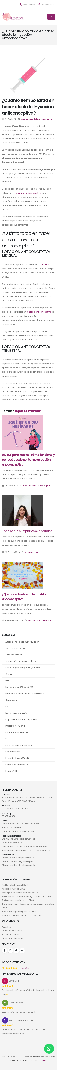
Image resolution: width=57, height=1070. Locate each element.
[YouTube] (22, 950)
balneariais (42, 1060)
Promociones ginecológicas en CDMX (19, 911)
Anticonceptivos (13, 654)
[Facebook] (4, 950)
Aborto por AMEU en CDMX (13, 889)
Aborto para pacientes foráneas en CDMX (21, 892)
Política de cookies (10, 934)
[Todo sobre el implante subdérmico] (22, 510)
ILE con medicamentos (17, 712)
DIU (7, 680)
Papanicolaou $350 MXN (17, 758)
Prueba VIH (11, 771)
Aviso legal (7, 927)
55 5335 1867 (29, 4)
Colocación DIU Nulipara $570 (20, 661)
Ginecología (11, 700)
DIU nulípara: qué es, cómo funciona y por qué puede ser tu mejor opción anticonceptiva (28, 460)
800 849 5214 (22, 809)
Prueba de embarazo (16, 764)
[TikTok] (16, 950)
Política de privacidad (12, 931)
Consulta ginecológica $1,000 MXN (22, 667)
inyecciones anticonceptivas (27, 192)
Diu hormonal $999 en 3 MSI (19, 687)
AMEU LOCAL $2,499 (15, 648)
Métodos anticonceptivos (18, 745)
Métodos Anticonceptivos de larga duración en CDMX (26, 896)
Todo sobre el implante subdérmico (27, 531)
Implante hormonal (15, 725)
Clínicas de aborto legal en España (18, 861)
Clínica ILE (45, 264)
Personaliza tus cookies (12, 938)
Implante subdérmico (16, 732)
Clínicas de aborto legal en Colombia (19, 865)
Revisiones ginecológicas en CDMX (18, 900)
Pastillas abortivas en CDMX (15, 885)
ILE (6, 706)
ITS (6, 738)
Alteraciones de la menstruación (22, 641)
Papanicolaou (12, 751)
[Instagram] (10, 950)
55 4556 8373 (47, 4)
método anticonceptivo (39, 311)
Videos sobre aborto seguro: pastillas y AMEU (22, 915)
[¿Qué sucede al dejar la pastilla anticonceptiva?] (22, 575)
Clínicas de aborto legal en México (18, 857)
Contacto (10, 674)
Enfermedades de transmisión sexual (24, 693)
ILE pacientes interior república (21, 719)
